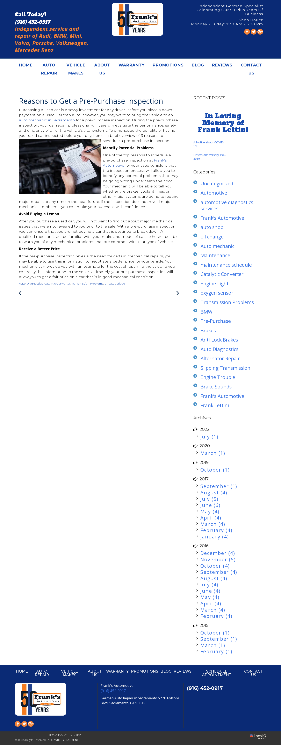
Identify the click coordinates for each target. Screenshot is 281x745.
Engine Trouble (218, 377)
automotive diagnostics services (227, 205)
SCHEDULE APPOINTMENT (216, 673)
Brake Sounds (216, 386)
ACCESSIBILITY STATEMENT (63, 740)
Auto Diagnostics (31, 283)
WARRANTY (131, 65)
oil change (212, 236)
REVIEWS (222, 65)
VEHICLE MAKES (75, 69)
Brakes (208, 330)
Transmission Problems (87, 283)
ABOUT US (102, 69)
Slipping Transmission (225, 368)
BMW (206, 311)
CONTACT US (251, 69)
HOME (25, 65)
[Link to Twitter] (254, 32)
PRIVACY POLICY (57, 735)
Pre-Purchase (216, 321)
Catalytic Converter (57, 283)
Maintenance (215, 255)
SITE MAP (76, 735)
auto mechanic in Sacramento (47, 120)
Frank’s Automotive (222, 218)
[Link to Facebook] (247, 32)
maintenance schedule (226, 265)
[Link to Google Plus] (260, 32)
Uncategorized (115, 283)
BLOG (198, 65)
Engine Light (215, 283)
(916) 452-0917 (113, 690)
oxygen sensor (217, 292)
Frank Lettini (215, 405)
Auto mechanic (218, 246)
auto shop (212, 227)
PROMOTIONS (167, 65)
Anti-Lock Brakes (219, 339)
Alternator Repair (220, 358)
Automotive (214, 192)
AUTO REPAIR (49, 69)
